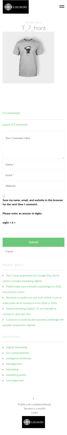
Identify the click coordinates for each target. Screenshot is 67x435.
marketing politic (16, 375)
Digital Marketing (16, 347)
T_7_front (33, 28)
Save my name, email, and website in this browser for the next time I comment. (33, 202)
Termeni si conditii (34, 408)
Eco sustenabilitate (17, 353)
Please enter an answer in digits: (22, 213)
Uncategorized (15, 380)
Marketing (12, 369)
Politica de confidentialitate (34, 404)
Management (14, 364)
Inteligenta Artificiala (18, 358)
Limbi (34, 412)
